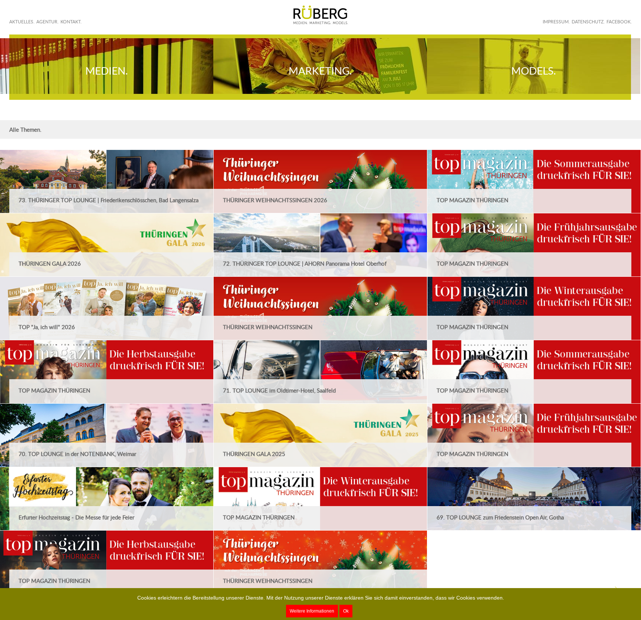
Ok (346, 611)
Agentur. (47, 22)
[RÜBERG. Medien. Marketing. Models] (320, 15)
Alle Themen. (25, 129)
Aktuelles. (21, 22)
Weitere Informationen (312, 611)
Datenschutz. (588, 22)
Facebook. (619, 22)
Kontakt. (71, 22)
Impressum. (556, 22)
